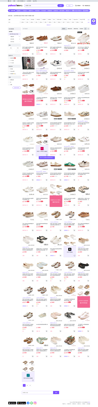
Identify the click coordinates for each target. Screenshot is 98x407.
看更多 (67, 10)
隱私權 (83, 403)
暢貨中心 (31, 10)
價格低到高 (70, 28)
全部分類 (10, 31)
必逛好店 (56, 10)
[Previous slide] (23, 38)
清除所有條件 (16, 87)
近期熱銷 (81, 28)
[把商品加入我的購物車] (32, 54)
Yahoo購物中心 (15, 5)
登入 (70, 5)
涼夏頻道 (50, 10)
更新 (89, 402)
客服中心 (64, 403)
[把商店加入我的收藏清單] (47, 155)
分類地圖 (88, 403)
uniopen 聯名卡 (78, 10)
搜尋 (56, 392)
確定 (17, 51)
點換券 (18, 10)
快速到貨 (37, 10)
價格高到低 (76, 28)
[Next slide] (34, 38)
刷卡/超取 (62, 10)
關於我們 (69, 403)
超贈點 (86, 10)
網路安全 (79, 403)
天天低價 (43, 10)
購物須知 (74, 403)
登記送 (25, 10)
